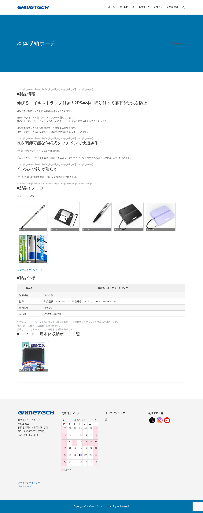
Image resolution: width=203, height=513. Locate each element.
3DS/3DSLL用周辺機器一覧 (150, 43)
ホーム (111, 6)
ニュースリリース (141, 6)
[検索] (183, 7)
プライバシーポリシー (29, 482)
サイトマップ (24, 486)
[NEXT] (95, 420)
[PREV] (64, 420)
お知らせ (158, 6)
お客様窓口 (172, 6)
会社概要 (123, 6)
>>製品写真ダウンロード (29, 270)
